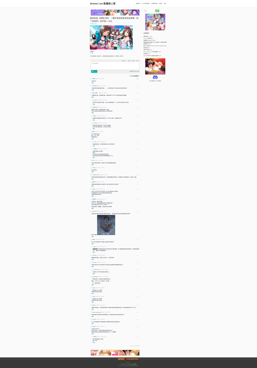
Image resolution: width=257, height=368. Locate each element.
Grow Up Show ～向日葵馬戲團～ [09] (152, 51)
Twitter (123, 364)
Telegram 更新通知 (131, 364)
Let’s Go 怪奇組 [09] (148, 38)
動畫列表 (138, 3)
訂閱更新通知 (154, 3)
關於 (165, 3)
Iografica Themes (134, 365)
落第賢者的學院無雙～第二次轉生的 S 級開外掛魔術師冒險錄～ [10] (155, 43)
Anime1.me (103, 3)
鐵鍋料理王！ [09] (147, 36)
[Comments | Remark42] (115, 203)
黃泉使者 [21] (146, 53)
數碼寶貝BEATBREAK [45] (149, 40)
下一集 (91, 52)
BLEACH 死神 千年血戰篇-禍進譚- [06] (152, 55)
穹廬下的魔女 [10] (147, 49)
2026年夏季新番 (145, 3)
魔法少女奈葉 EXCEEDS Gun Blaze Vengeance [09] (154, 45)
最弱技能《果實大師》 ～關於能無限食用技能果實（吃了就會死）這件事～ (107, 56)
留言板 (160, 3)
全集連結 (92, 51)
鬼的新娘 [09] (146, 47)
